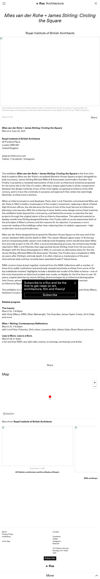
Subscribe (50, 295)
